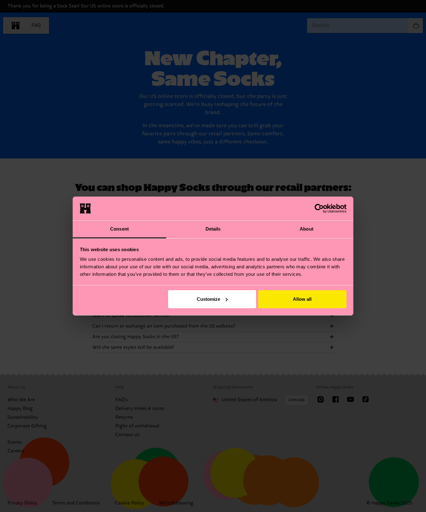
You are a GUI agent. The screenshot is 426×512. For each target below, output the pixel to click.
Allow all (302, 299)
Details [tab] (213, 229)
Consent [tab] (119, 229)
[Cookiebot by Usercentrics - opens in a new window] (319, 208)
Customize (208, 299)
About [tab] (306, 229)
